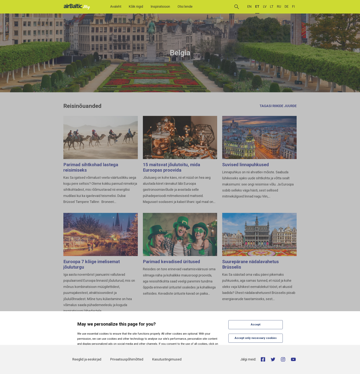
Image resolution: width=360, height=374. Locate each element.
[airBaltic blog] (77, 6)
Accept (255, 324)
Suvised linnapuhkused (245, 164)
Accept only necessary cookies (256, 338)
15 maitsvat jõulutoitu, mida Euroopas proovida (171, 167)
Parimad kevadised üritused (171, 261)
